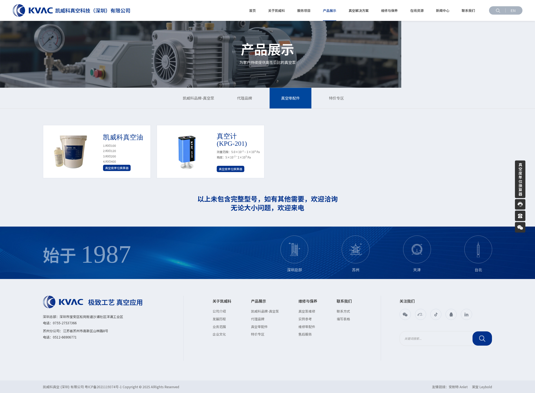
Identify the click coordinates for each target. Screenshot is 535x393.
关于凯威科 (276, 10)
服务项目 (304, 10)
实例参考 (305, 318)
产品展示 (329, 10)
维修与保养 (389, 10)
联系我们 (468, 10)
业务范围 (219, 326)
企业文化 (219, 334)
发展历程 (219, 318)
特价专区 (336, 98)
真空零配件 (290, 98)
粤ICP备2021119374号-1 (103, 386)
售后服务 (305, 334)
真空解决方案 (359, 10)
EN (513, 11)
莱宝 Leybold (482, 386)
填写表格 (343, 318)
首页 (252, 10)
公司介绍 (219, 311)
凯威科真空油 (123, 137)
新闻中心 (442, 10)
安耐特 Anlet (458, 386)
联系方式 (343, 311)
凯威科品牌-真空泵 (198, 98)
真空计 (232, 139)
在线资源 (417, 10)
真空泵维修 (306, 311)
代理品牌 (244, 98)
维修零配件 (306, 326)
